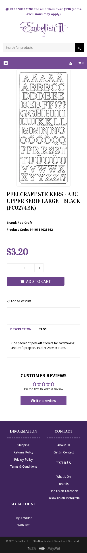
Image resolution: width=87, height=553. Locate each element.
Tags (43, 329)
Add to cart (38, 281)
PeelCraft (25, 222)
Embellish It (22, 541)
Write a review (43, 401)
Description (20, 329)
